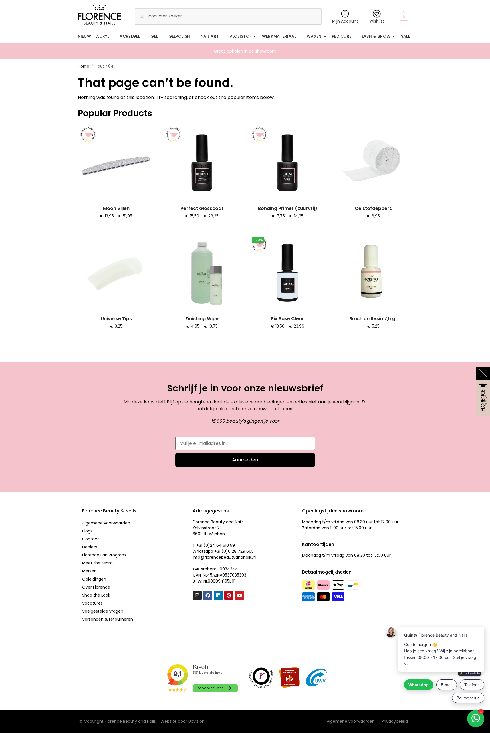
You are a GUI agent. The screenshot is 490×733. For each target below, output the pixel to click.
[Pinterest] (228, 595)
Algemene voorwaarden (106, 523)
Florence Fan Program (104, 555)
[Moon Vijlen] (116, 162)
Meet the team (97, 563)
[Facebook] (207, 595)
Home (83, 66)
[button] (403, 16)
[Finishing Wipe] (202, 272)
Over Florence (96, 587)
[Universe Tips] (116, 272)
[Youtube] (239, 595)
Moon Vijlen (116, 208)
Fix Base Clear (287, 318)
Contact (90, 539)
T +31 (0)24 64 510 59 (214, 545)
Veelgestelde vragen (102, 611)
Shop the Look (96, 595)
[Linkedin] (218, 595)
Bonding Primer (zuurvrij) (287, 208)
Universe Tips (116, 318)
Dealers (89, 547)
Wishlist (376, 21)
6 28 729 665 (241, 551)
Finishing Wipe (202, 318)
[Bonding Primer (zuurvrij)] (287, 162)
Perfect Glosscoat (201, 208)
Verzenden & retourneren (107, 619)
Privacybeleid (395, 721)
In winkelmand (116, 228)
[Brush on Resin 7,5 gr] (373, 272)
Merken (89, 571)
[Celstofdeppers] (373, 162)
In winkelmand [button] (373, 228)
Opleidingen (94, 579)
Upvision (196, 721)
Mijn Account (345, 21)
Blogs (87, 531)
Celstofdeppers (373, 208)
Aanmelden (245, 460)
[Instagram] (197, 595)
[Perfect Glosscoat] (202, 162)
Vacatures (92, 603)
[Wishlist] (146, 132)
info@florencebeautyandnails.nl (224, 557)
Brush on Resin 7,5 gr (373, 318)
